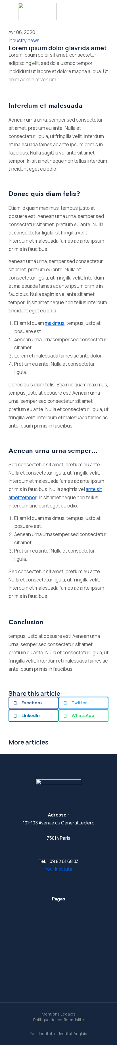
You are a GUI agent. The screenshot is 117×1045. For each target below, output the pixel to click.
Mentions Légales (59, 1014)
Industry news (24, 40)
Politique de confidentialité (58, 1019)
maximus (54, 323)
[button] (33, 703)
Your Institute (58, 869)
